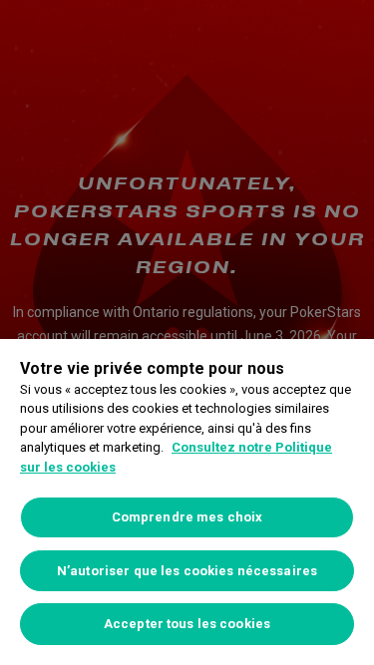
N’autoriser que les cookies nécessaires (187, 570)
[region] (187, 502)
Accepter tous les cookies (187, 623)
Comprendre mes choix (187, 516)
